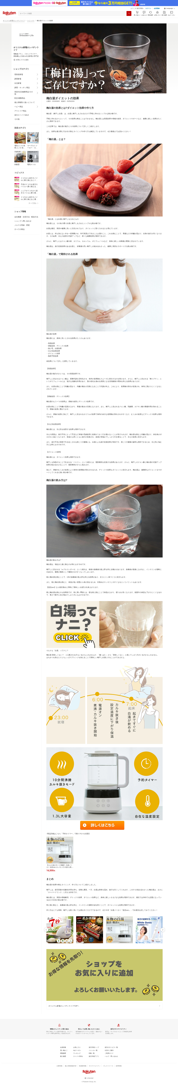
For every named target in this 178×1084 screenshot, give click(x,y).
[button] (169, 8)
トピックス (30, 20)
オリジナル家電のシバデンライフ (14, 20)
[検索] (129, 13)
